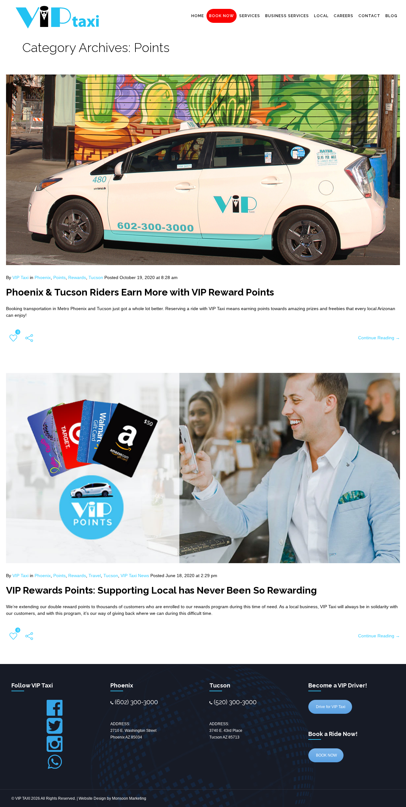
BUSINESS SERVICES (287, 16)
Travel (94, 575)
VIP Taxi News (135, 575)
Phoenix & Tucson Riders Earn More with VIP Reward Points (140, 292)
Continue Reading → (379, 337)
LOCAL (321, 16)
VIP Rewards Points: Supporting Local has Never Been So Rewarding (161, 590)
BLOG (391, 16)
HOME (197, 16)
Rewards (77, 277)
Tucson (95, 277)
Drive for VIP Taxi (330, 707)
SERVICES (249, 16)
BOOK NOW (221, 16)
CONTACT (369, 16)
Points (59, 277)
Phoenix (43, 277)
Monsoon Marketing (129, 798)
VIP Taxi (20, 277)
